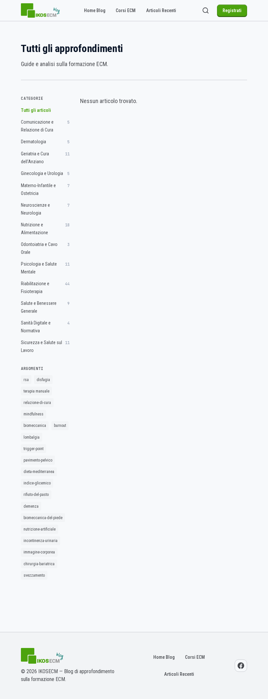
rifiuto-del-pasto (36, 494)
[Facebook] (241, 665)
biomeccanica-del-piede (43, 518)
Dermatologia (45, 142)
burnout (60, 425)
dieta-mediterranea (39, 471)
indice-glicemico (37, 483)
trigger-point (33, 448)
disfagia (43, 379)
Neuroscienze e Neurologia (45, 209)
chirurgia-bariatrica (39, 564)
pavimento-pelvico (38, 460)
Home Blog (94, 10)
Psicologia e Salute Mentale (45, 267)
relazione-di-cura (37, 402)
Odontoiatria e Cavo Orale (45, 248)
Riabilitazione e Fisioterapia (45, 287)
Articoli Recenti (161, 10)
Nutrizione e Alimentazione (45, 228)
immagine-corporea (39, 552)
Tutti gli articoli (36, 110)
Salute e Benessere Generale (45, 307)
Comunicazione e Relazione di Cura (45, 125)
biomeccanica (35, 425)
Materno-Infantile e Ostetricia (45, 189)
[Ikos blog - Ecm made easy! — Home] (40, 10)
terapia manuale (36, 391)
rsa (26, 379)
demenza (31, 506)
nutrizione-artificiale (40, 529)
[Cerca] (205, 10)
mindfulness (33, 414)
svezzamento (34, 575)
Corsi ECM (126, 10)
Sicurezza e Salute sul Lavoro (45, 346)
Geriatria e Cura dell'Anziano (45, 157)
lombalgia (32, 437)
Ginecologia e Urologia (45, 173)
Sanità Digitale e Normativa (45, 326)
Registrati (232, 10)
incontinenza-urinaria (41, 540)
